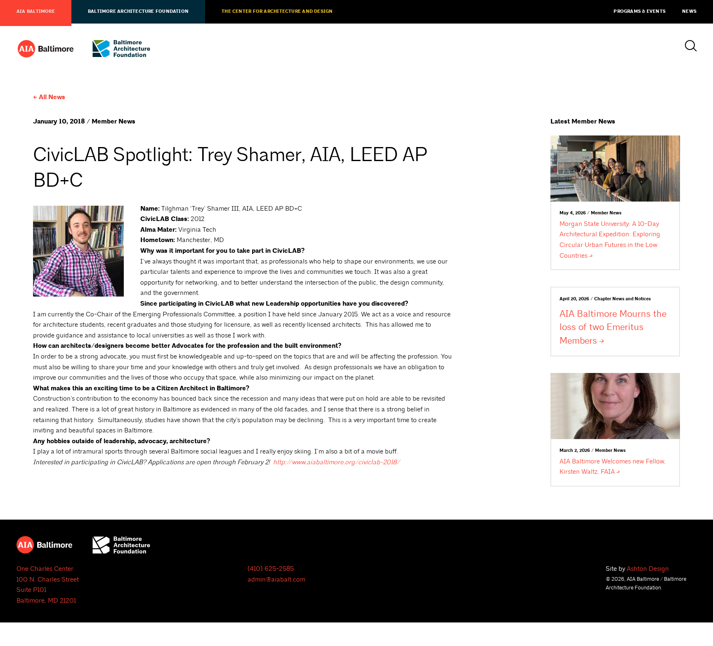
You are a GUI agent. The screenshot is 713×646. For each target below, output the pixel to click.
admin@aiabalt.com (276, 579)
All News (52, 97)
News (689, 11)
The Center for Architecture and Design (277, 11)
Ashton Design (648, 569)
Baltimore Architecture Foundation (138, 11)
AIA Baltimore (36, 11)
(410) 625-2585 (271, 569)
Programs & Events (640, 11)
